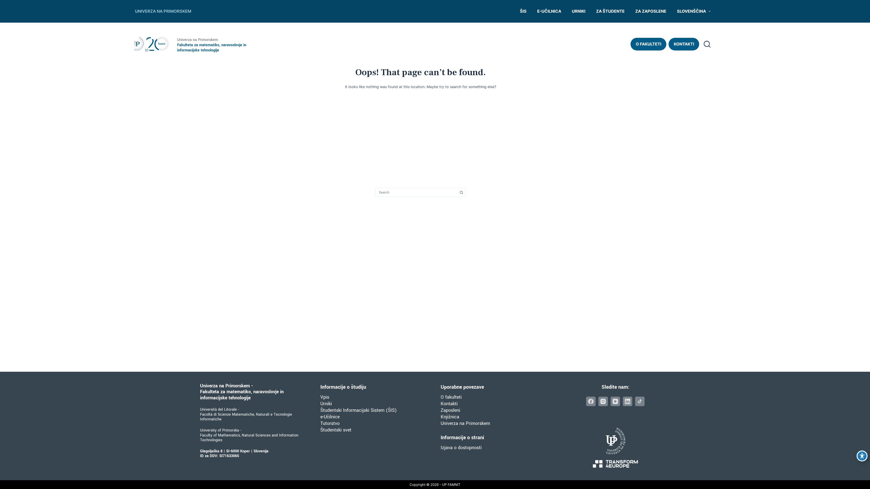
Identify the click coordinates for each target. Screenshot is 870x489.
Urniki (578, 11)
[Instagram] (603, 401)
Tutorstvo (330, 423)
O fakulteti (648, 44)
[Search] (707, 44)
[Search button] (461, 192)
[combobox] (416, 192)
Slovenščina (691, 11)
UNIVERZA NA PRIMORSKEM (163, 11)
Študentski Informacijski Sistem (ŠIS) (358, 410)
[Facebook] (591, 401)
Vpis (324, 397)
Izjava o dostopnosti (461, 447)
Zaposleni (450, 410)
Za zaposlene (650, 11)
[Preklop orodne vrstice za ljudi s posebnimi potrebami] (862, 456)
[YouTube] (615, 401)
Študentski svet (335, 430)
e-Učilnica (549, 11)
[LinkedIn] (627, 401)
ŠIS (523, 11)
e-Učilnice (330, 417)
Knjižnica (450, 417)
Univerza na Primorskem (465, 423)
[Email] (640, 401)
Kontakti (684, 44)
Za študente (610, 11)
